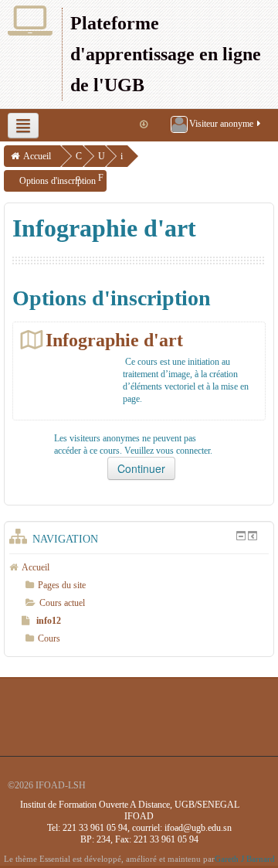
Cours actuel (62, 602)
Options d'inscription (57, 180)
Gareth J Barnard (245, 859)
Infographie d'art (114, 339)
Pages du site (62, 585)
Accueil (37, 156)
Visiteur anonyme (221, 123)
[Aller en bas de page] (143, 124)
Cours (49, 638)
